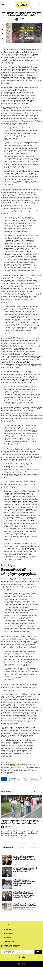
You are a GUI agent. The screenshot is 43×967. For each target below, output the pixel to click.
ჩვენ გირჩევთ (35, 847)
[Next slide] (40, 792)
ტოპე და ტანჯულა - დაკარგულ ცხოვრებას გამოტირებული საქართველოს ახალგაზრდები (24, 857)
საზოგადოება (8, 933)
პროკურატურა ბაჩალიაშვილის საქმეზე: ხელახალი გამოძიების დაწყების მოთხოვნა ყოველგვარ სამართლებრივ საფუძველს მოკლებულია (24, 906)
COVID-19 (7, 925)
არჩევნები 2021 (9, 941)
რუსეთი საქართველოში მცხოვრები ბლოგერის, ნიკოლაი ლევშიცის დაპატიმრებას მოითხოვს (24, 882)
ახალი (21, 847)
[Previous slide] (35, 792)
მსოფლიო (7, 937)
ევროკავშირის (16, 765)
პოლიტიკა (7, 929)
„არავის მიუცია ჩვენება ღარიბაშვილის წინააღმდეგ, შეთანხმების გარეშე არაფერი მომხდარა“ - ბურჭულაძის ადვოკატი (23, 894)
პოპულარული (8, 847)
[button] (39, 4)
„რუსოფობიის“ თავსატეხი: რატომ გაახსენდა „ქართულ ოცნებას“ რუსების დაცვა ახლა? (25, 869)
